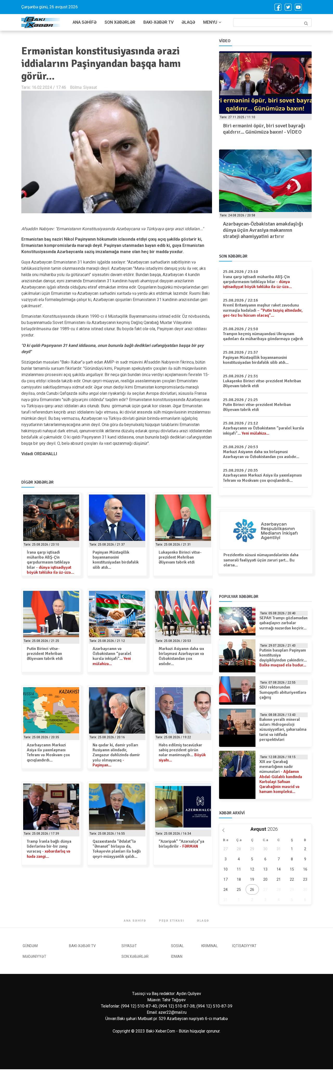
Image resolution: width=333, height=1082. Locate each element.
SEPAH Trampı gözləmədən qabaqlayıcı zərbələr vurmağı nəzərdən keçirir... (283, 622)
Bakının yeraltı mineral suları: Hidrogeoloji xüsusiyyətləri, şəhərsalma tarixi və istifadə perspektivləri (282, 729)
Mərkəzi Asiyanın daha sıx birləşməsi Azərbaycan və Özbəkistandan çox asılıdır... (181, 656)
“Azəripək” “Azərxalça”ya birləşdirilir (181, 844)
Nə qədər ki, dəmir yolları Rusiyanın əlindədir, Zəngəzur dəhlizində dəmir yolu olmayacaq (116, 755)
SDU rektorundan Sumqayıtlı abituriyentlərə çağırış (282, 692)
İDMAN (176, 956)
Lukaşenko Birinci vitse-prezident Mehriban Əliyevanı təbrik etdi (180, 557)
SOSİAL (177, 946)
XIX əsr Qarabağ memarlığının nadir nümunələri (280, 776)
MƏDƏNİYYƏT (34, 956)
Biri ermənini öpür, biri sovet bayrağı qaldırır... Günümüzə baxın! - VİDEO (264, 128)
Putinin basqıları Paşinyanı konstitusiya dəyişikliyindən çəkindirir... (283, 658)
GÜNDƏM (30, 946)
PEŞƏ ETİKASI (171, 920)
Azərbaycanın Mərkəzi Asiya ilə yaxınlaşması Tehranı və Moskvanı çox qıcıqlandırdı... (48, 752)
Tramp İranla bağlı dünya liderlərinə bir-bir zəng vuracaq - (49, 849)
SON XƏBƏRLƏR (120, 22)
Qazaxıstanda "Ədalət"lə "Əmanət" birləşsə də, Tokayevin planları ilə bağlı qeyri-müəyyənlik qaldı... (117, 849)
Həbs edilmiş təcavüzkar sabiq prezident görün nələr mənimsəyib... (182, 752)
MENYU (210, 22)
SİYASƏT (129, 946)
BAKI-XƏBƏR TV (158, 22)
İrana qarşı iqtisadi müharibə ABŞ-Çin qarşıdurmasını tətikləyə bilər (50, 562)
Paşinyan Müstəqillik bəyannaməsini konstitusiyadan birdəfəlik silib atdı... (116, 560)
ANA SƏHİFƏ (85, 22)
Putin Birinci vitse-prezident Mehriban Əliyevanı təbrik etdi (45, 653)
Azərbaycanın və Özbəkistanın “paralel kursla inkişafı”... (112, 656)
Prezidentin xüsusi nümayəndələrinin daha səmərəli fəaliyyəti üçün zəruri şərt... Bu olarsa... (260, 559)
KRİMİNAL (209, 946)
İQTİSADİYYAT (244, 946)
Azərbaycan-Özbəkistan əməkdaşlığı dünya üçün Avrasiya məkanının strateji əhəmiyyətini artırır (263, 230)
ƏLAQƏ (188, 22)
